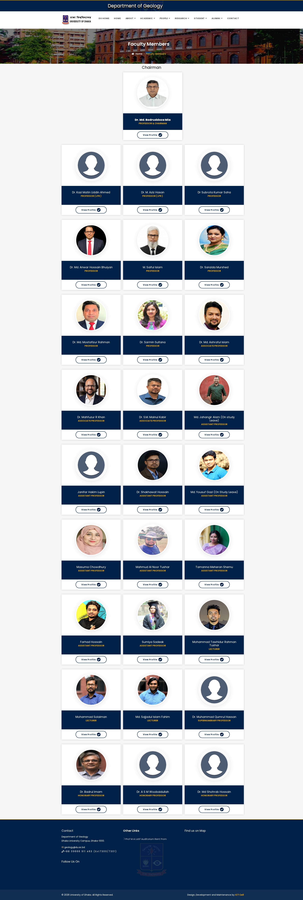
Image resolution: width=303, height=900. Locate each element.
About (130, 18)
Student (199, 18)
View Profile (150, 135)
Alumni (216, 18)
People (164, 18)
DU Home (104, 18)
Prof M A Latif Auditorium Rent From (146, 839)
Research (181, 18)
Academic (146, 18)
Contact (233, 18)
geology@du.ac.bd (74, 847)
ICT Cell (239, 894)
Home (117, 18)
